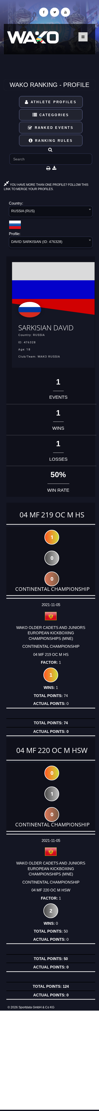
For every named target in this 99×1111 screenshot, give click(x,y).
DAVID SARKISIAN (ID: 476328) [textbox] (36, 242)
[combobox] (51, 212)
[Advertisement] (49, 1060)
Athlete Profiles (53, 102)
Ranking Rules (53, 141)
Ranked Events (53, 128)
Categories (53, 115)
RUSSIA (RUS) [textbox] (23, 211)
